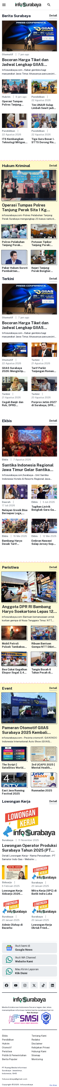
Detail (53, 15)
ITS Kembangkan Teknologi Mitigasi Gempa (14, 141)
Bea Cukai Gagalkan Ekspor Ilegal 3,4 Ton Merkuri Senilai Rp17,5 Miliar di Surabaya (14, 671)
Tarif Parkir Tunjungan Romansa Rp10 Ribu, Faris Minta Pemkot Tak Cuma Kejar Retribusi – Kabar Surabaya (44, 370)
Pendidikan (38, 96)
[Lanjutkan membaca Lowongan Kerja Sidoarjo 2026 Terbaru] (15, 872)
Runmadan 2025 (41, 790)
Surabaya (7, 840)
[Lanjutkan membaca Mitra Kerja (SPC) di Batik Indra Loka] (44, 872)
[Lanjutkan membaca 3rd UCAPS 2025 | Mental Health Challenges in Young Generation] (44, 754)
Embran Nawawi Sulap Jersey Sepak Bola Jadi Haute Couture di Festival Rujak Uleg (43, 542)
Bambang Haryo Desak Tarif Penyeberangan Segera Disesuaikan (14, 542)
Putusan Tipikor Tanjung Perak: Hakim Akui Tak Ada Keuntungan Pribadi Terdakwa (44, 243)
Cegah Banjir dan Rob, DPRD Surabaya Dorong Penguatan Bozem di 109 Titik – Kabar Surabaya (14, 404)
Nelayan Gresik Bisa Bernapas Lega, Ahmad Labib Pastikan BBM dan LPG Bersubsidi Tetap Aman (14, 512)
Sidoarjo (7, 882)
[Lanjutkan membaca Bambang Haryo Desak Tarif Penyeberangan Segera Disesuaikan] (15, 525)
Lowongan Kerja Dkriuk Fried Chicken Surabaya (42, 926)
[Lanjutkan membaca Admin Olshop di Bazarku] (15, 906)
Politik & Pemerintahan (14, 1055)
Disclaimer (36, 1043)
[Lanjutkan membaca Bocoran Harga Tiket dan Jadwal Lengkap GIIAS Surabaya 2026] (29, 35)
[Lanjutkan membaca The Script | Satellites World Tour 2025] (15, 754)
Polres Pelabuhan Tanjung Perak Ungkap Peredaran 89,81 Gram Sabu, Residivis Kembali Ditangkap (14, 243)
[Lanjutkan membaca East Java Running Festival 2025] (15, 780)
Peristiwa (7, 1051)
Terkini (35, 360)
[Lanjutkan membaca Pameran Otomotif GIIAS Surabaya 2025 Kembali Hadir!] (29, 708)
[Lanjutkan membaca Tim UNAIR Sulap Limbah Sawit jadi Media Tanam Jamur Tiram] (44, 86)
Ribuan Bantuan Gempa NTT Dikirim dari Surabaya (43, 645)
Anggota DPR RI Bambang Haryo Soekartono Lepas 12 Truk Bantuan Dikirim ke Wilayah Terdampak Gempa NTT (27, 609)
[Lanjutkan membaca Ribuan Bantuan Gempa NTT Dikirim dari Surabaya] (44, 633)
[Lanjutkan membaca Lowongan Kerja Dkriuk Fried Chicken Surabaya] (44, 906)
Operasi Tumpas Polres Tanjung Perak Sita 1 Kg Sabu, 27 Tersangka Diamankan (15, 103)
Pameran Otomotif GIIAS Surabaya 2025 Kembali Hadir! (25, 730)
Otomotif (7, 54)
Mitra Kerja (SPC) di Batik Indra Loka (44, 892)
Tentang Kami (38, 1035)
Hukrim (6, 96)
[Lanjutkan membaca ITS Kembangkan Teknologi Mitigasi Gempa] (15, 120)
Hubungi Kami (38, 1051)
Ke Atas (53, 1085)
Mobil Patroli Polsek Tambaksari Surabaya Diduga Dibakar (14, 645)
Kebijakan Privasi (40, 1047)
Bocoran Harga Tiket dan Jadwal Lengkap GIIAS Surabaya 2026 (25, 62)
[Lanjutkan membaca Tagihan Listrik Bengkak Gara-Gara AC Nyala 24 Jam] (44, 491)
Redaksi (35, 1039)
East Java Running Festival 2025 (13, 792)
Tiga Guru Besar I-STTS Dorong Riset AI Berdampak (44, 141)
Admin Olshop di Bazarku (12, 926)
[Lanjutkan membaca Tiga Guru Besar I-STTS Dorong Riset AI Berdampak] (44, 120)
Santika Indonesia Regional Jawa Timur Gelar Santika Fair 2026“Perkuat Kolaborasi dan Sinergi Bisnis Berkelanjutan (29, 467)
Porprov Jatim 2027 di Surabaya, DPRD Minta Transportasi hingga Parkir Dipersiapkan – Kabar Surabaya (44, 404)
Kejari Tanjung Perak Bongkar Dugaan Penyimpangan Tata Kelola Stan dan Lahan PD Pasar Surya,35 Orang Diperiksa (44, 269)
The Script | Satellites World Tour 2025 (12, 766)
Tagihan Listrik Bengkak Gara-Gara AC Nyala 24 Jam (43, 508)
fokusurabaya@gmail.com (14, 1079)
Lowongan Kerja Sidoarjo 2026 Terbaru (12, 892)
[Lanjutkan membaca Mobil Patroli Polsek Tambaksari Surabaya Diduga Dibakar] (15, 633)
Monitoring (37, 1059)
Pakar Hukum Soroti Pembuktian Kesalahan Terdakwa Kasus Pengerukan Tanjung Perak (15, 269)
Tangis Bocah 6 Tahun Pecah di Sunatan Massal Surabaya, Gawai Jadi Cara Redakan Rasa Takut (42, 671)
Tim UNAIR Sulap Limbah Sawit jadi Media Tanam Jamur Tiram (43, 106)
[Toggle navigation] (4, 5)
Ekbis (5, 459)
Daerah (6, 502)
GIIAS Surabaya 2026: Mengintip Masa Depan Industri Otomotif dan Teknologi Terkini (13, 370)
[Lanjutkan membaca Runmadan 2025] (44, 780)
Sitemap (35, 1055)
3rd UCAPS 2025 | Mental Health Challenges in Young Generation (44, 766)
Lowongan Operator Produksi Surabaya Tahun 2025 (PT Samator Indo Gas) (29, 848)
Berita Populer (9, 1059)
